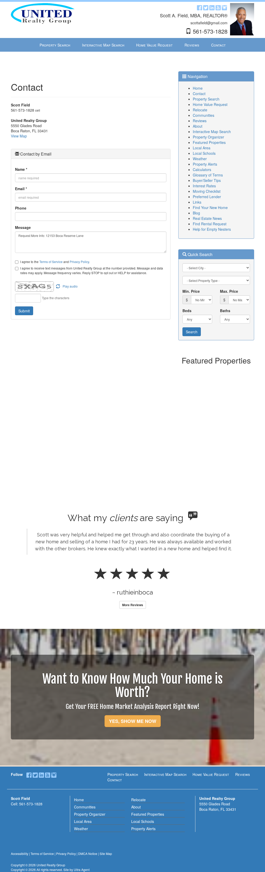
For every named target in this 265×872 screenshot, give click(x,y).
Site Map (106, 853)
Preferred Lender (207, 196)
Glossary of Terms (208, 175)
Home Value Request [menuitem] (154, 45)
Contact (199, 93)
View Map (19, 135)
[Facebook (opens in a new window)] (199, 7)
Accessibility (19, 853)
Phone (20, 208)
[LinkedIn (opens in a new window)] (212, 7)
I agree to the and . (55, 261)
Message (23, 227)
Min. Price (191, 291)
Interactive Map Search (212, 131)
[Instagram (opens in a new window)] (224, 7)
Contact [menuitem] (218, 45)
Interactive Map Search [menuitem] (103, 45)
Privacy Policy (79, 261)
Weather (200, 158)
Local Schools (204, 153)
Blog (196, 212)
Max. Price (229, 291)
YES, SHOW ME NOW (132, 721)
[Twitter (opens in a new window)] (206, 7)
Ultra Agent (82, 869)
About (197, 126)
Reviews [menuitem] (192, 45)
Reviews (200, 120)
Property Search (206, 99)
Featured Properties (209, 142)
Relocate (200, 109)
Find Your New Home (210, 207)
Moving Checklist (206, 191)
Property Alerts (205, 164)
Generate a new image (58, 286)
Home (198, 88)
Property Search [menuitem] (55, 45)
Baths (225, 310)
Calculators (202, 169)
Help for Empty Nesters (212, 229)
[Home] (43, 13)
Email (21, 188)
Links (197, 202)
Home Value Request (210, 104)
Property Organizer (208, 137)
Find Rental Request (209, 223)
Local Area (201, 147)
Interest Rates (204, 185)
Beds (187, 310)
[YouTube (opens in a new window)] (218, 7)
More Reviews (132, 605)
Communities (203, 115)
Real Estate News (207, 218)
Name (21, 169)
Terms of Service (51, 261)
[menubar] (132, 45)
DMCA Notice (87, 853)
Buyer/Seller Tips (207, 180)
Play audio (70, 286)
